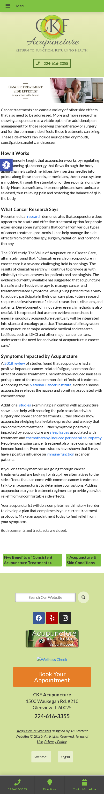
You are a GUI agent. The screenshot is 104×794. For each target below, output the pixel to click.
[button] (6, 165)
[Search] (83, 597)
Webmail (41, 756)
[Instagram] (65, 618)
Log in (65, 756)
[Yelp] (52, 618)
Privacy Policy (55, 741)
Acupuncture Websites (34, 730)
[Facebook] (39, 618)
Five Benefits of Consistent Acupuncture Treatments (28, 560)
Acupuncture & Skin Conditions (81, 560)
